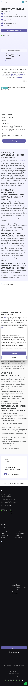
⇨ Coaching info (4, 535)
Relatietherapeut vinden (6, 531)
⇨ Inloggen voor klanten (6, 527)
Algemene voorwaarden (14, 673)
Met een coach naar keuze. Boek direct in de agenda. (19, 588)
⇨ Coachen (17, 535)
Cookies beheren (18, 537)
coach (5, 317)
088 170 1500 (19, 77)
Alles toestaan (14, 353)
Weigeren (14, 357)
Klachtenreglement (14, 671)
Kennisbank (3, 537)
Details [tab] (14, 331)
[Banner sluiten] (26, 327)
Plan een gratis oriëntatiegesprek (14, 30)
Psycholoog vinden (19, 531)
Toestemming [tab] (5, 331)
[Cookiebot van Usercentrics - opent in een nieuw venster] (17, 327)
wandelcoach (21, 160)
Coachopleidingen (19, 527)
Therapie (3, 533)
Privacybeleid (14, 669)
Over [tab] (23, 331)
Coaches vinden (4, 529)
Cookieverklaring (14, 676)
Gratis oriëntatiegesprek (14, 141)
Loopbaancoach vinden (20, 529)
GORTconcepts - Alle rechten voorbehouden (14, 665)
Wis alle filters (23, 84)
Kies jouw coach (14, 648)
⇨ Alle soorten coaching (20, 533)
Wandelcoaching (5, 378)
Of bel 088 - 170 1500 (13, 474)
